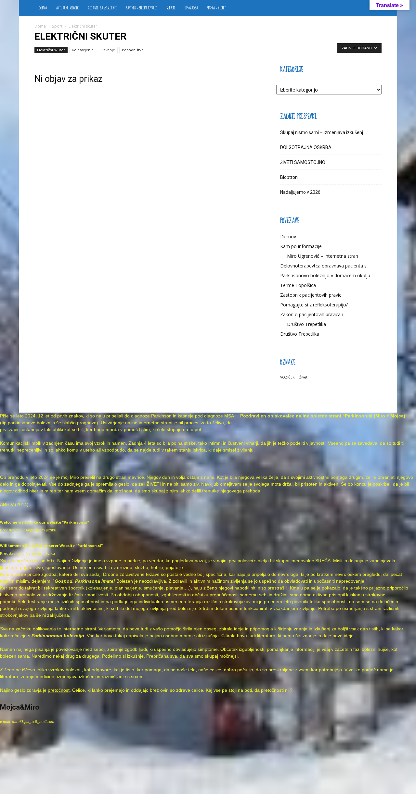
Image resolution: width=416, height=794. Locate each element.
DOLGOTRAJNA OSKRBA (306, 147)
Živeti (171, 8)
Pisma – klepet (216, 8)
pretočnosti (272, 690)
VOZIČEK (287, 377)
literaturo (266, 635)
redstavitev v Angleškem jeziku (29, 529)
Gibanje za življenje (102, 8)
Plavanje (107, 49)
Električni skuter (51, 49)
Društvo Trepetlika (306, 324)
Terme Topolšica (298, 285)
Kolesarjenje (83, 49)
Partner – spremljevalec (142, 8)
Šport (57, 26)
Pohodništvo (133, 49)
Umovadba (191, 8)
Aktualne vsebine (67, 8)
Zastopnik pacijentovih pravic (310, 295)
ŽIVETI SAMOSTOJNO (302, 162)
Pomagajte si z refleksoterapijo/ (314, 305)
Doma (40, 26)
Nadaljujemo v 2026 (300, 192)
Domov (43, 8)
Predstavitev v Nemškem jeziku (27, 553)
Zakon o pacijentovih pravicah (311, 314)
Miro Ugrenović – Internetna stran (322, 256)
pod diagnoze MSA (214, 415)
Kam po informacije (301, 246)
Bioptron (289, 177)
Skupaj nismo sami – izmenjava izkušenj (321, 132)
